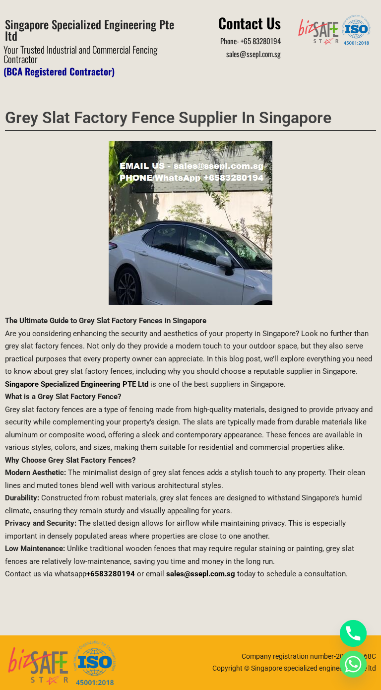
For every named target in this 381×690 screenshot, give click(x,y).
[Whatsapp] (353, 664)
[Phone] (353, 633)
